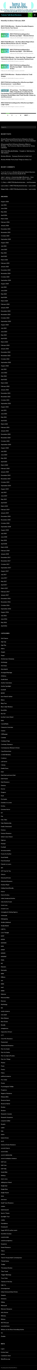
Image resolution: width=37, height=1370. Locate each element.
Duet (2, 795)
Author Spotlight (6, 686)
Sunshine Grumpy (6, 1233)
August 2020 (5, 448)
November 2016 (5, 602)
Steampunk (4, 1227)
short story (4, 1179)
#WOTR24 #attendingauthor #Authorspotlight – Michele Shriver (22, 34)
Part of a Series (5, 1052)
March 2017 (4, 588)
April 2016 (4, 626)
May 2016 (4, 622)
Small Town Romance (7, 1203)
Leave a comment (19, 30)
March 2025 (4, 260)
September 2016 (6, 609)
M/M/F (3, 949)
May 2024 (4, 294)
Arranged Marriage (6, 672)
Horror (3, 891)
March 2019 (4, 506)
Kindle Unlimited (6, 922)
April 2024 (4, 297)
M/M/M (3, 953)
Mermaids (4, 970)
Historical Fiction (6, 878)
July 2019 (4, 492)
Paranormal (4, 1042)
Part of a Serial (5, 1049)
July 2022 (4, 369)
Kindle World (5, 926)
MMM (2, 991)
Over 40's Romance (7, 1038)
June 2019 (4, 496)
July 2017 (4, 574)
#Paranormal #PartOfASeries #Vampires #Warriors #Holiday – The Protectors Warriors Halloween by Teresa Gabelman (18, 145)
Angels (3, 652)
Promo (3, 1083)
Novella (3, 1025)
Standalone (4, 1223)
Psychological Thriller (7, 1086)
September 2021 (6, 403)
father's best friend (6, 837)
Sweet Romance (6, 1247)
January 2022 (5, 390)
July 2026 (4, 205)
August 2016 (5, 612)
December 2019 (5, 475)
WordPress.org (5, 1359)
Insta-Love (4, 905)
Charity (3, 730)
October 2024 (5, 277)
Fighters (3, 840)
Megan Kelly (4, 189)
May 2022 (4, 376)
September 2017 (6, 567)
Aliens (3, 648)
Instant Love (5, 908)
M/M (2, 946)
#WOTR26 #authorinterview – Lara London (23, 185)
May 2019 (4, 499)
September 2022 (6, 362)
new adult (4, 1014)
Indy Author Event (6, 902)
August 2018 (5, 530)
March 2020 (4, 465)
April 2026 (4, 215)
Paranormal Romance (7, 1045)
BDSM (3, 693)
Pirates (3, 1062)
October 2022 (5, 359)
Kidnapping (4, 919)
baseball (3, 689)
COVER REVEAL (6, 754)
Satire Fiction (5, 1138)
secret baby (4, 1151)
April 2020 (4, 461)
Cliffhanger (4, 734)
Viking (3, 1302)
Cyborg (3, 765)
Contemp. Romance (7, 744)
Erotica (3, 806)
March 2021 (4, 424)
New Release (5, 1018)
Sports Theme (5, 1213)
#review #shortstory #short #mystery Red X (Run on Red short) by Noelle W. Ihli (18, 173)
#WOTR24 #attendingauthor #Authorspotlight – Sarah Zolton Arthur (21, 66)
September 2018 (6, 526)
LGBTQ (3, 929)
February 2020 (5, 468)
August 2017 (5, 571)
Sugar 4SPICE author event (9, 1230)
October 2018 (5, 523)
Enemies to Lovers (6, 802)
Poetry (3, 1069)
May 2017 (4, 581)
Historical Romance (6, 881)
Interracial (4, 915)
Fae (2, 816)
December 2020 (5, 434)
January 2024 (5, 307)
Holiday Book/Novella (7, 888)
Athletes (3, 676)
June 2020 (4, 455)
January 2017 (5, 595)
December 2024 (5, 270)
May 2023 (4, 335)
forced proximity (6, 850)
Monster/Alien (5, 997)
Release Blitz (5, 1097)
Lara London (4, 185)
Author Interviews (6, 683)
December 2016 (5, 598)
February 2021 (5, 427)
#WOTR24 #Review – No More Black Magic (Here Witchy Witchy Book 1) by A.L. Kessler (17, 42)
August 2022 (5, 366)
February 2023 (5, 345)
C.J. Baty (3, 182)
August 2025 (5, 242)
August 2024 (5, 283)
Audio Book (4, 679)
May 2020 (4, 458)
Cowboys (4, 758)
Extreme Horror (5, 809)
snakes (3, 1206)
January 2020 (5, 472)
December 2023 (5, 311)
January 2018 (5, 554)
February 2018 (5, 550)
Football (3, 847)
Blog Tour (4, 703)
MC (2, 963)
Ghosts (3, 874)
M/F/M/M (3, 943)
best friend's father (6, 696)
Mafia (2, 960)
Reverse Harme (5, 1103)
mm (2, 980)
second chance (5, 1148)
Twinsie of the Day (6, 1281)
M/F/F (2, 936)
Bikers (3, 700)
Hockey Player (5, 884)
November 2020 (5, 437)
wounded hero (5, 1326)
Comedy (3, 737)
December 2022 (5, 352)
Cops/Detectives (6, 751)
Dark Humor (4, 778)
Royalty (3, 1124)
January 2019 (5, 513)
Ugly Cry (3, 1285)
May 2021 (4, 417)
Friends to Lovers (6, 864)
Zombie (3, 1336)
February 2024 (5, 304)
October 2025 (5, 236)
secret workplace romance (9, 1158)
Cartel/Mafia (4, 724)
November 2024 (5, 273)
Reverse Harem (5, 1100)
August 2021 (5, 407)
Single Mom (4, 1189)
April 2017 (4, 585)
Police (3, 1073)
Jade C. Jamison (5, 177)
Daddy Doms (4, 768)
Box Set (3, 713)
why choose (4, 1312)
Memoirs (3, 967)
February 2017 (5, 591)
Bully (2, 720)
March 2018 (4, 547)
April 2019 (4, 502)
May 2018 (4, 540)
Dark (2, 772)
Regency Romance (6, 1093)
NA (2, 1008)
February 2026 (5, 222)
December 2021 (5, 393)
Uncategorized (5, 1288)
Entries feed (4, 1352)
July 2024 (4, 287)
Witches (3, 1316)
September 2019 (6, 485)
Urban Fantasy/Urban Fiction (9, 1292)
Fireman (3, 843)
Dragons (3, 792)
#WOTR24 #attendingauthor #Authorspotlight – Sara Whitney (21, 50)
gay (2, 867)
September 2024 (6, 280)
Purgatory (4, 1090)
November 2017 (5, 561)
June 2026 (4, 208)
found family (4, 857)
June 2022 (4, 372)
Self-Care (4, 1165)
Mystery (3, 1001)
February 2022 (5, 386)
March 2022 (4, 383)
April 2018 (4, 544)
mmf (2, 987)
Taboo (3, 1251)
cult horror (4, 761)
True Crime (4, 1278)
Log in (2, 1349)
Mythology (4, 1004)
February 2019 (5, 509)
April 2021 (4, 420)
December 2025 (5, 229)
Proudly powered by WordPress (9, 1367)
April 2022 (4, 379)
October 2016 (5, 605)
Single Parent (5, 1192)
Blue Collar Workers (7, 707)
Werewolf (4, 1305)
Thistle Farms (5, 1261)
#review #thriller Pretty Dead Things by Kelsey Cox (16, 159)
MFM (2, 973)
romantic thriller (5, 1121)
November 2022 (5, 355)
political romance (6, 1076)
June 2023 (4, 331)
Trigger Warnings (6, 1275)
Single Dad (4, 1186)
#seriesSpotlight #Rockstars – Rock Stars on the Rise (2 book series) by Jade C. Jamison (17, 178)
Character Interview (7, 727)
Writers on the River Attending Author (12, 1329)
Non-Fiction (4, 1021)
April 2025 (4, 256)
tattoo (3, 1254)
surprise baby (5, 1237)
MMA (2, 984)
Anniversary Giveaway (7, 659)
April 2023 (4, 338)
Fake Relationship (6, 823)
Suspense (4, 1244)
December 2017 (5, 557)
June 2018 (4, 537)
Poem (2, 1066)
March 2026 (4, 218)
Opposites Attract (6, 1032)
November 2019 (5, 479)
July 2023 (4, 328)
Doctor (3, 789)
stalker (3, 1220)
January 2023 (5, 348)
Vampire (3, 1295)
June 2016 (4, 619)
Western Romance (6, 1309)
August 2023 (5, 325)
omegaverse (4, 1028)
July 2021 (4, 410)
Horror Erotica (5, 895)
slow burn (4, 1199)
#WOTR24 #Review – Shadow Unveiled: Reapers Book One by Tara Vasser (17, 27)
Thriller (3, 1264)
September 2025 (6, 239)
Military (3, 977)
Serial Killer (4, 1172)
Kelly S (12, 30)
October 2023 (5, 318)
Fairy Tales (4, 819)
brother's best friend (7, 717)
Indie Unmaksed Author (8, 898)
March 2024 (4, 301)
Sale (2, 1131)
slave (2, 1196)
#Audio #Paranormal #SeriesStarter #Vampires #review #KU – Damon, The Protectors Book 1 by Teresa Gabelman (18, 140)
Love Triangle (5, 932)
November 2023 (5, 314)
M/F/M (3, 939)
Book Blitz (4, 710)
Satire (2, 1134)
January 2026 (5, 225)
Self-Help (3, 1168)
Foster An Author (6, 854)
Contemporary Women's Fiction (10, 748)
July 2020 (4, 451)
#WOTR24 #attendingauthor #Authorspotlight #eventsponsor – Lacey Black (17, 83)
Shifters (3, 1175)
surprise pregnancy (6, 1240)
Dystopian (4, 799)
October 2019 (5, 482)
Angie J (22, 37)
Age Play (3, 645)
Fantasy (3, 830)
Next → (27, 115)
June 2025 (4, 249)
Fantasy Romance (6, 833)
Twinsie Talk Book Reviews (11, 15)
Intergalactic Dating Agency (9, 912)
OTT (2, 1035)
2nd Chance (4, 638)
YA (2, 1333)
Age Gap (3, 642)
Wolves (3, 1319)
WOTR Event (5, 1322)
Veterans (3, 1298)
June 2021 (4, 413)
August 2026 (5, 201)
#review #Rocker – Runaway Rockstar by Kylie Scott (16, 156)
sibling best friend (6, 1182)
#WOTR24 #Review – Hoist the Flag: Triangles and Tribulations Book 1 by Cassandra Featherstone (18, 58)
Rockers (3, 1110)
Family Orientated (6, 826)
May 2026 (4, 212)
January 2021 (5, 431)
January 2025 (5, 266)
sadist (3, 1127)
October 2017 (5, 564)
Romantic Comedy (6, 1114)
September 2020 (6, 444)
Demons (3, 785)
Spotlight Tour (5, 1216)
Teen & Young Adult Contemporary (11, 1257)
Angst (3, 655)
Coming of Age (5, 741)
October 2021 (5, 400)
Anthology (4, 662)
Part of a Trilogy (5, 1059)
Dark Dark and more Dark (8, 775)
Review (3, 1107)
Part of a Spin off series (8, 1056)
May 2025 (4, 253)
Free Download (5, 861)
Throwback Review (6, 1268)
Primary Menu (34, 15)
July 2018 (4, 533)
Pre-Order (4, 1079)
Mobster (3, 994)
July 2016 (4, 615)
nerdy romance (5, 1011)
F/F (2, 813)
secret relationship (6, 1155)
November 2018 (5, 520)
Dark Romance (5, 782)
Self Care (3, 1162)
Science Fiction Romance (8, 1145)
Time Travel (4, 1271)
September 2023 (6, 321)
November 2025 (5, 232)
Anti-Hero (4, 665)
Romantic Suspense (7, 1117)
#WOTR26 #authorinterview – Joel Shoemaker (22, 182)
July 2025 (4, 246)
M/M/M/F (3, 956)
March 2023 (4, 342)
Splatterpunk (5, 1210)
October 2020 (5, 441)
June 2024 (4, 290)
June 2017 (4, 578)
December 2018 (5, 516)
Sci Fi (2, 1141)
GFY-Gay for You (6, 871)
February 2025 (5, 263)
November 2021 (5, 396)
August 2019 (5, 489)
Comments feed (6, 1355)
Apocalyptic (4, 669)
